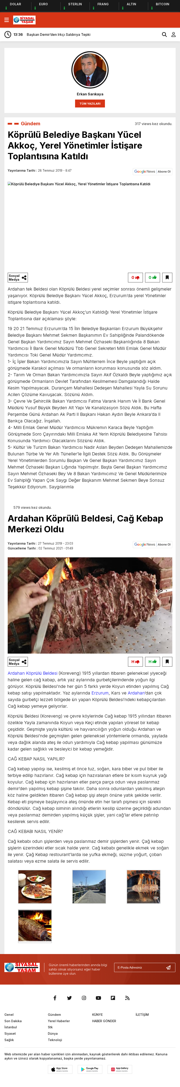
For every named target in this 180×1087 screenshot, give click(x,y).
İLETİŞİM (142, 1014)
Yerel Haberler (59, 1021)
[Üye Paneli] (171, 34)
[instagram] (83, 998)
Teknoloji (55, 1040)
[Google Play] (90, 1069)
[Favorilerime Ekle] (167, 277)
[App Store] (60, 1069)
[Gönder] (170, 967)
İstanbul (10, 1027)
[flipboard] (112, 998)
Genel (9, 1014)
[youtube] (98, 998)
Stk (50, 1027)
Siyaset (10, 1033)
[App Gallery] (120, 1069)
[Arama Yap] (162, 34)
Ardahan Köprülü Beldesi (32, 673)
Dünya (53, 1033)
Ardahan (136, 693)
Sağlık (9, 1040)
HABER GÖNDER (104, 1021)
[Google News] (152, 171)
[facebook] (54, 998)
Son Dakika (13, 1021)
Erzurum (100, 693)
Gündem (30, 123)
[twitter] (69, 998)
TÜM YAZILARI (90, 103)
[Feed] (127, 998)
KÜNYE (97, 1014)
